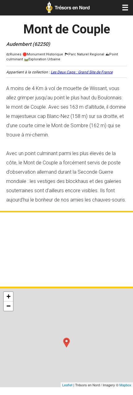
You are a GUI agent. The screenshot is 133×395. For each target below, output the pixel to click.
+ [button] (8, 296)
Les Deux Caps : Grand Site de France (82, 72)
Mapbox (125, 384)
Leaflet (67, 384)
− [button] (8, 306)
